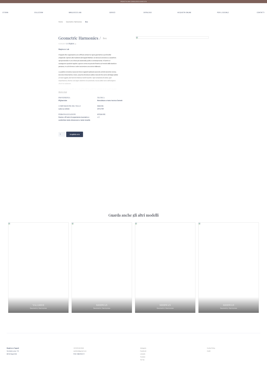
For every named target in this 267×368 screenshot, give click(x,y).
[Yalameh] (38, 267)
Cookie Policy (211, 348)
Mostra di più (62, 92)
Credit (208, 351)
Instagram (143, 348)
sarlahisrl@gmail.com (79, 351)
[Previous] (3, 267)
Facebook (143, 351)
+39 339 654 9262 (78, 348)
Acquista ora (75, 134)
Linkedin (142, 354)
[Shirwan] (102, 267)
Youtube (142, 357)
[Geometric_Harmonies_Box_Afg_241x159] (172, 114)
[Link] (258, 7)
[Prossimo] (263, 267)
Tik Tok (142, 360)
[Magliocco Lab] (75, 49)
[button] (82, 12)
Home (60, 22)
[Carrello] (261, 7)
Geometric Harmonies (74, 22)
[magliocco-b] (133, 7)
